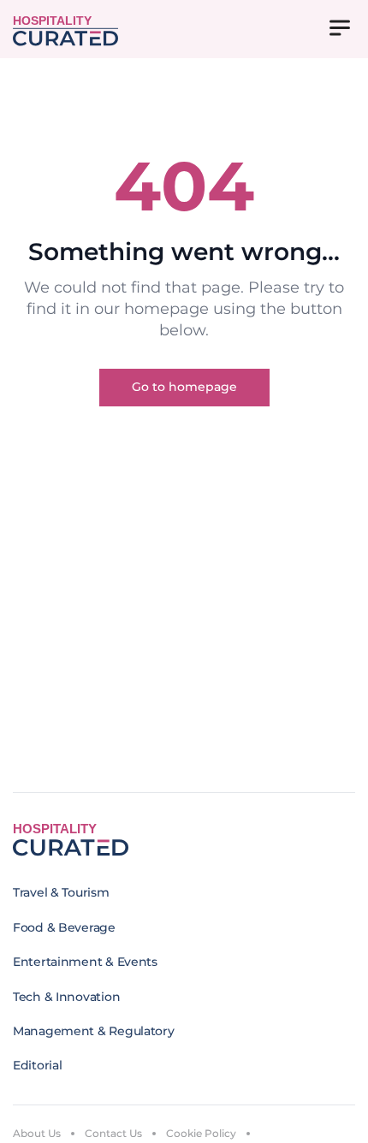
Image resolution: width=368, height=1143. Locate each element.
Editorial (37, 1065)
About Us (37, 1133)
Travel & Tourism (61, 892)
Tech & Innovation (66, 996)
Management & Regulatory (94, 1031)
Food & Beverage (64, 927)
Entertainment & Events (85, 961)
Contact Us (113, 1133)
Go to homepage (184, 386)
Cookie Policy (201, 1133)
